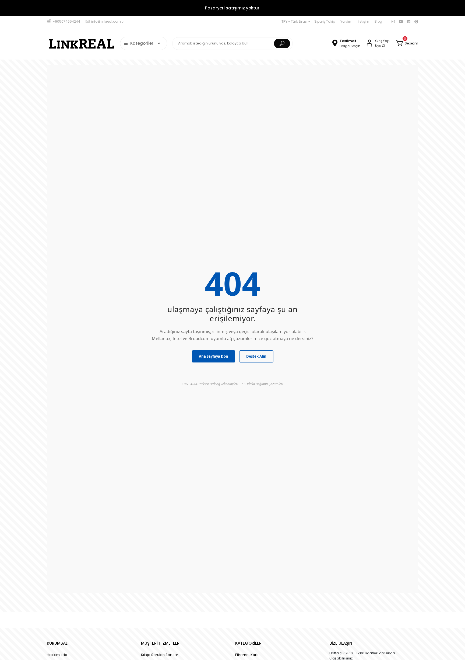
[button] (407, 43)
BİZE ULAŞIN (340, 643)
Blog (378, 21)
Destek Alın (256, 356)
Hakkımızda (57, 654)
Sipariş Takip (324, 21)
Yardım (346, 21)
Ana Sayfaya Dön (213, 356)
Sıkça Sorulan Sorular (159, 654)
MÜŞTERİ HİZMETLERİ (161, 643)
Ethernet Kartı (246, 654)
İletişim (363, 21)
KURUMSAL (57, 643)
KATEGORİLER (248, 643)
